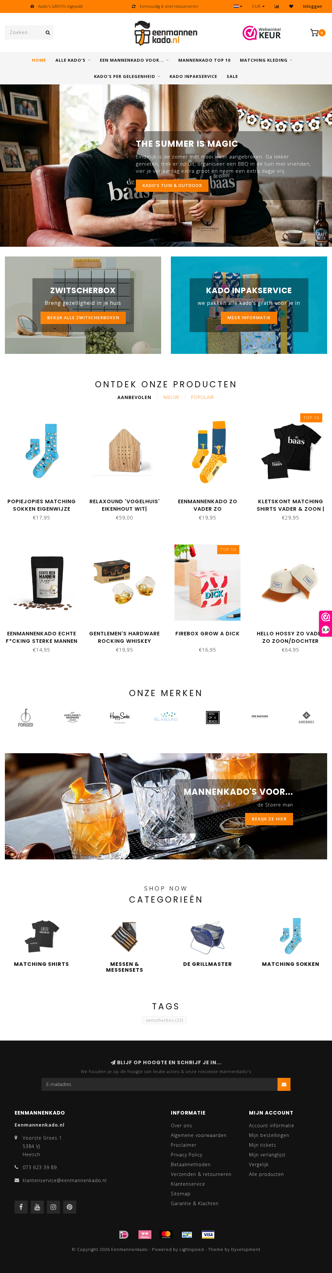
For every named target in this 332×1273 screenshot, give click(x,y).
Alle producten (266, 1174)
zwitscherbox (164, 1020)
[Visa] (208, 1235)
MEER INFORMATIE (249, 317)
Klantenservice (188, 1184)
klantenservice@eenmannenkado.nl (65, 1180)
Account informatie (271, 1125)
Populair (202, 397)
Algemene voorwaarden (199, 1135)
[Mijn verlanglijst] (291, 6)
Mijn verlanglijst (267, 1155)
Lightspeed (192, 1249)
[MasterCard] (166, 1235)
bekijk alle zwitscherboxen (83, 317)
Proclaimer (183, 1145)
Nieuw (171, 397)
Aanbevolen (134, 397)
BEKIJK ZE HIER (269, 819)
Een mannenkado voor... (132, 60)
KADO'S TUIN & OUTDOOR (172, 185)
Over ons (181, 1125)
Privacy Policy (186, 1155)
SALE (232, 76)
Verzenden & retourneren (201, 1174)
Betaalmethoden (191, 1164)
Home (39, 60)
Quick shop (44, 499)
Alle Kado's (70, 60)
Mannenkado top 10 (204, 60)
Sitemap (181, 1194)
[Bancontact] (187, 1235)
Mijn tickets (262, 1145)
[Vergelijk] (277, 6)
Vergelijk (259, 1164)
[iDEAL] (124, 1235)
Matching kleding (264, 60)
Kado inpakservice (193, 76)
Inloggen (312, 6)
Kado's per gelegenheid (124, 76)
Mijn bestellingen (269, 1135)
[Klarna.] (145, 1235)
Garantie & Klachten (195, 1203)
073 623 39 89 (40, 1167)
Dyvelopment (245, 1249)
